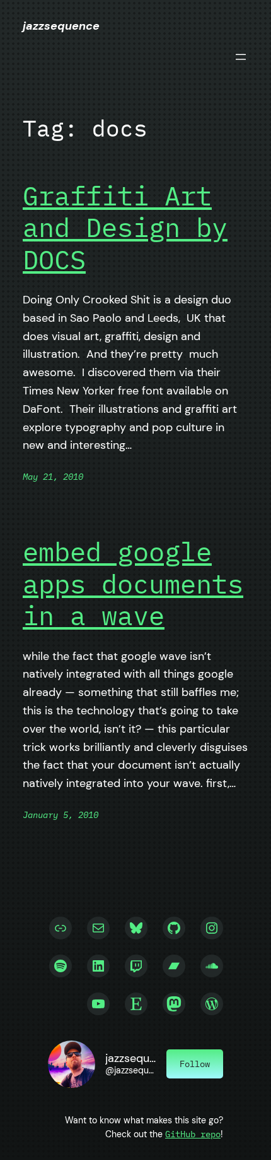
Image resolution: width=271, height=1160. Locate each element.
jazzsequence (61, 26)
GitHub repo (193, 1134)
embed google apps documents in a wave (133, 584)
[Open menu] (240, 56)
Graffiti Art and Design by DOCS (125, 228)
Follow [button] (195, 1064)
